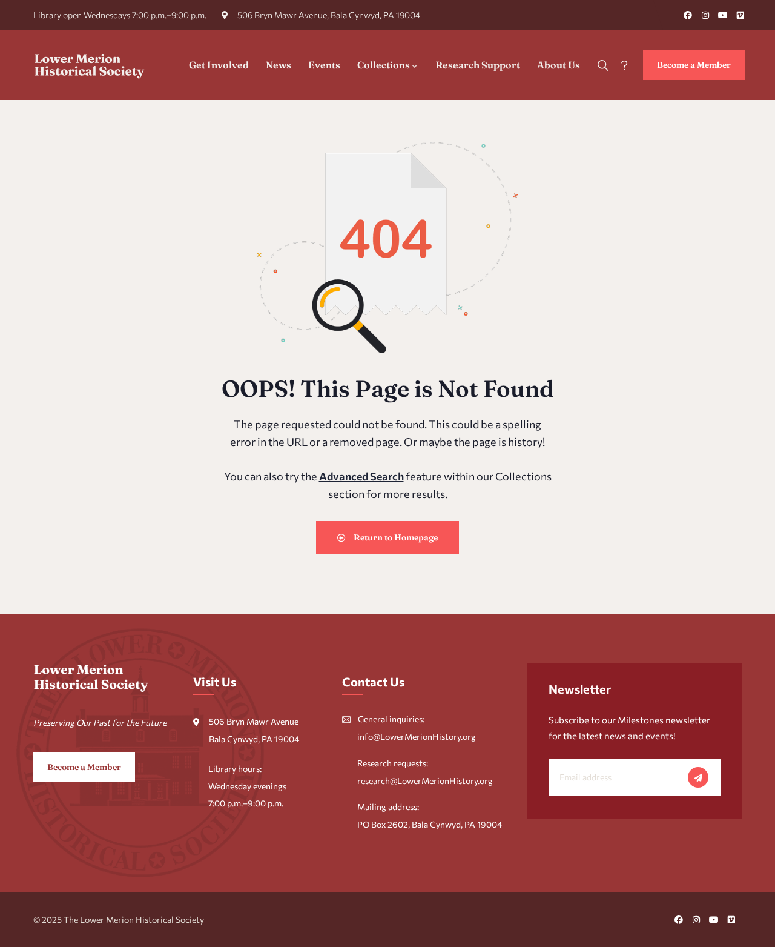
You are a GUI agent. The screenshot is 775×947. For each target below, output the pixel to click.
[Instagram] (705, 15)
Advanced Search (361, 476)
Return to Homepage (395, 537)
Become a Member (694, 64)
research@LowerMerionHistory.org (425, 781)
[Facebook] (688, 15)
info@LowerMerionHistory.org (416, 736)
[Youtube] (723, 15)
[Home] (89, 65)
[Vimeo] (740, 15)
